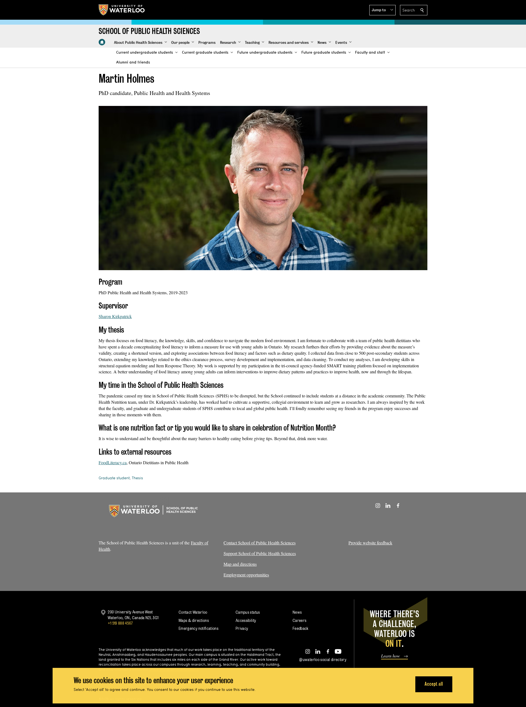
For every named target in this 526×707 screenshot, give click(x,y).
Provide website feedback (370, 543)
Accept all (434, 684)
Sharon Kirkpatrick (115, 316)
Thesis (137, 478)
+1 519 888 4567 (120, 623)
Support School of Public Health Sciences (260, 553)
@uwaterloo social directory (322, 659)
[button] (382, 10)
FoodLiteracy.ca (113, 462)
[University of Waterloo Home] (122, 9)
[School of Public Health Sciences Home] (102, 42)
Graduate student (114, 478)
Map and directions (240, 564)
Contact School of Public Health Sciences (260, 543)
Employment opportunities (246, 575)
